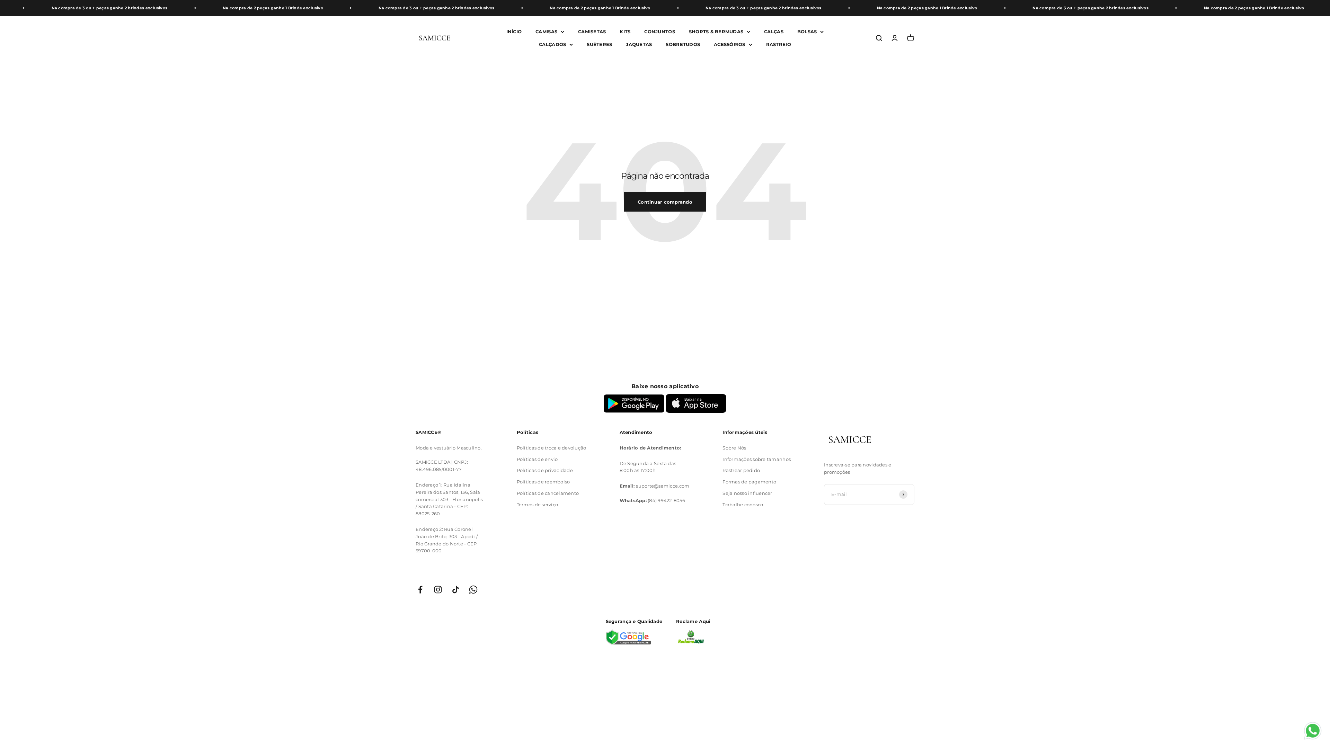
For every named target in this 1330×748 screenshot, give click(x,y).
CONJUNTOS (659, 31)
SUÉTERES (599, 44)
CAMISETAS (592, 31)
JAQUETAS (639, 44)
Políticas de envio (537, 459)
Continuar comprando (665, 202)
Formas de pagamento (749, 481)
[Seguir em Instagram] (438, 589)
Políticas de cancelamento (548, 493)
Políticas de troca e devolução (551, 448)
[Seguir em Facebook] (420, 589)
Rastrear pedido (741, 470)
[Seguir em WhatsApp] (473, 589)
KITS (625, 31)
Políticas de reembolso (543, 481)
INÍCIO (514, 31)
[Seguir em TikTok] (455, 589)
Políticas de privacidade (545, 470)
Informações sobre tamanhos (756, 459)
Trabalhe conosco (742, 504)
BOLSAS (807, 31)
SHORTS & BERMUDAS (716, 31)
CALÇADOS (552, 44)
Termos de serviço (537, 504)
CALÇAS (773, 31)
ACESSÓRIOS (729, 44)
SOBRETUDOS (683, 44)
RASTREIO (778, 44)
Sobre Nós (734, 448)
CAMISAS (546, 31)
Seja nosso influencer (747, 493)
